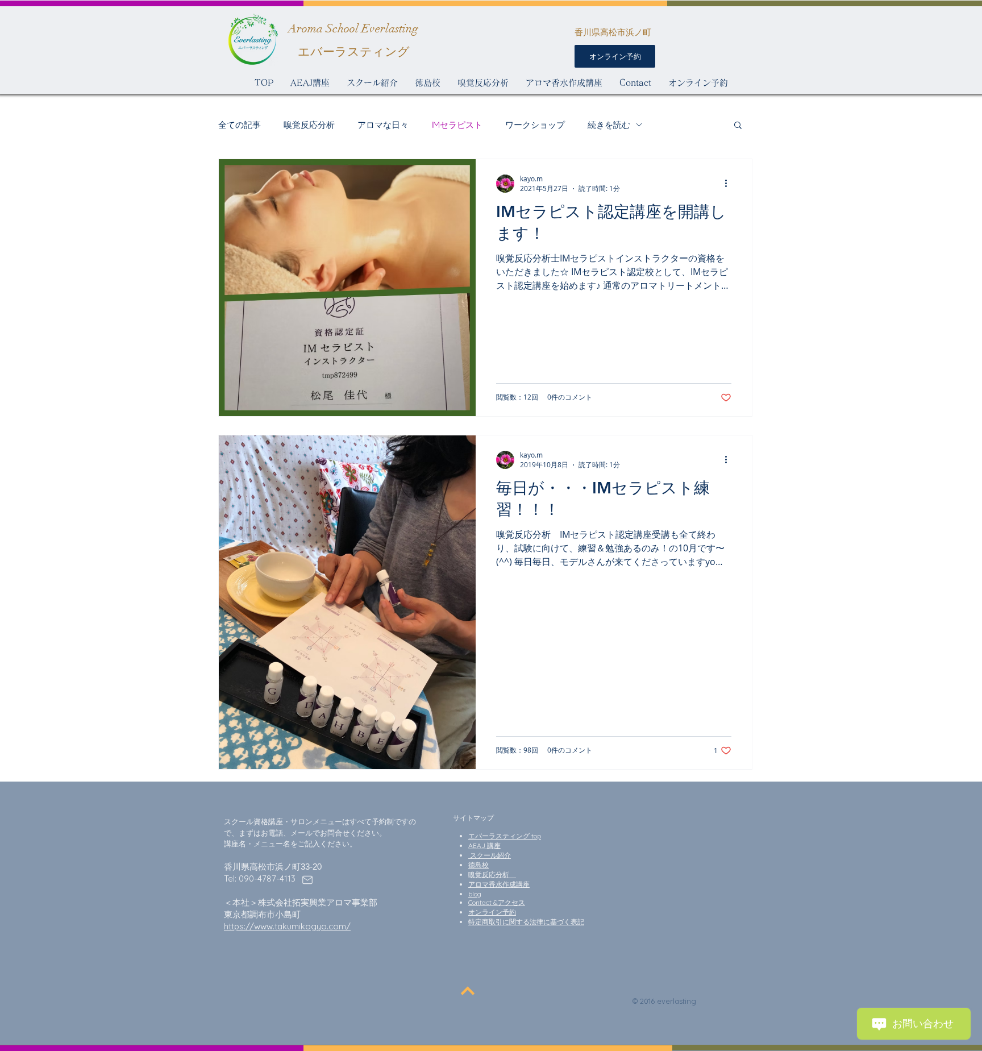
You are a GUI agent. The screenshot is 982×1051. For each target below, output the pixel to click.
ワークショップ (535, 124)
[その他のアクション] (730, 183)
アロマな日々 (383, 124)
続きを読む (609, 124)
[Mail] (307, 880)
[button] (738, 126)
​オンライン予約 (492, 912)
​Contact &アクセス (496, 902)
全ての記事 (239, 124)
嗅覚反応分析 (309, 124)
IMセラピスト (456, 124)
